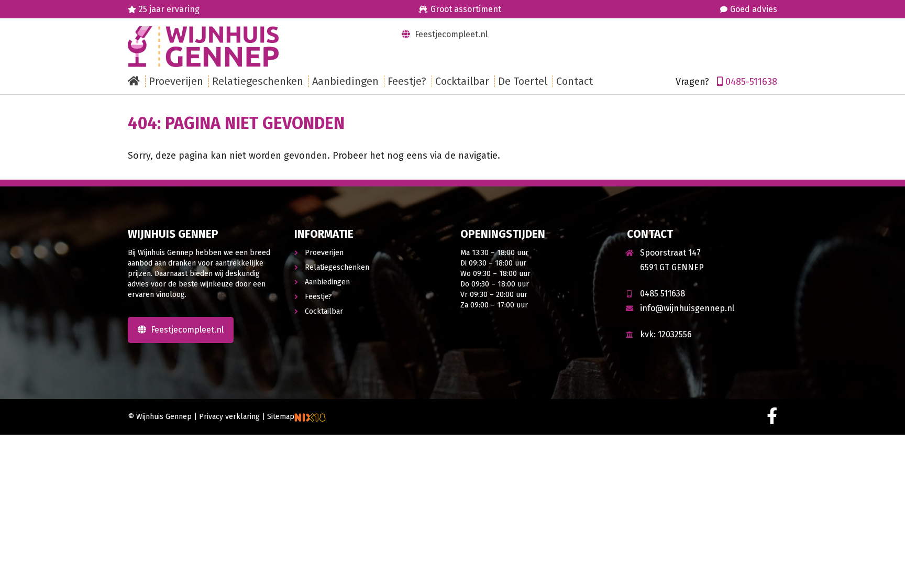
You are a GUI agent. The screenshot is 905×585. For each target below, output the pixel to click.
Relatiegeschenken (337, 267)
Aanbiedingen (327, 282)
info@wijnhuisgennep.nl (687, 308)
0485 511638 (662, 294)
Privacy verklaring (229, 416)
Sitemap (280, 416)
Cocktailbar (324, 311)
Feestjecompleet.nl (450, 34)
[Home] (137, 81)
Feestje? (318, 296)
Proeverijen (324, 252)
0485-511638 (751, 81)
